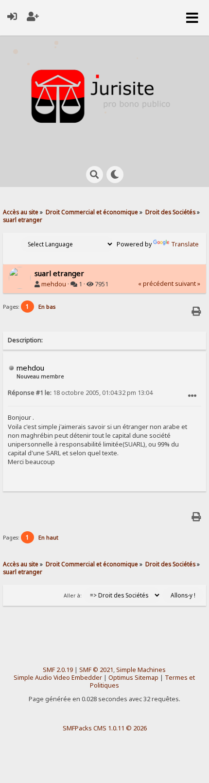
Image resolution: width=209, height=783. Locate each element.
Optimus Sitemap (133, 677)
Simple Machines (141, 670)
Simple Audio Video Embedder (58, 677)
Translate (185, 244)
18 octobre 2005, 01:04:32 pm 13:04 (80, 393)
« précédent (156, 284)
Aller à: (73, 595)
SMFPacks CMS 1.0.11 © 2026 (105, 728)
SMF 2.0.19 (58, 670)
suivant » (187, 284)
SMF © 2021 (96, 670)
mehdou (53, 284)
